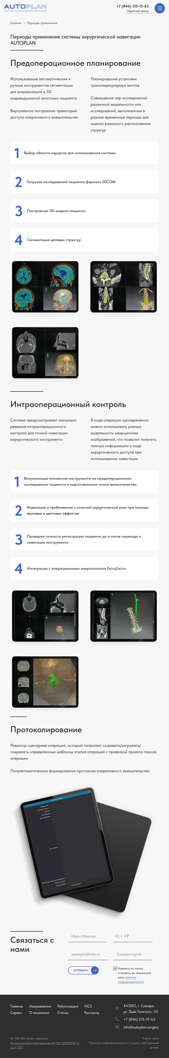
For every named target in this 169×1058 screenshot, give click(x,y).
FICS (88, 1006)
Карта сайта (151, 1038)
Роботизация (67, 1006)
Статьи (62, 1012)
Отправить (80, 970)
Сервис (16, 1012)
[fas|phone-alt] (119, 1019)
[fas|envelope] (119, 1027)
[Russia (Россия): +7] (118, 936)
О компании (39, 1012)
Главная (16, 1006)
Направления (40, 1006)
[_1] (25, 8)
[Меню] (160, 8)
